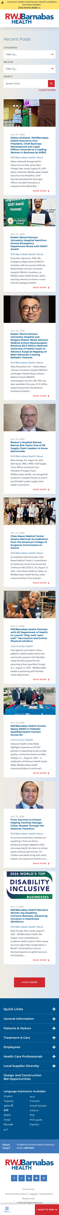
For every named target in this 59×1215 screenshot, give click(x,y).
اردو (6, 1129)
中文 (32, 1115)
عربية (32, 1096)
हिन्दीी (6, 1110)
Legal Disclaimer (45, 1194)
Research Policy (28, 1198)
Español (34, 1124)
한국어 (7, 1115)
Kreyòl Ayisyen (38, 1105)
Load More (29, 982)
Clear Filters (47, 90)
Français (34, 1100)
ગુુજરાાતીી (8, 1105)
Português (36, 1119)
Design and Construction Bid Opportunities (23, 1076)
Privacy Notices (28, 1189)
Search (8, 76)
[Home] (29, 18)
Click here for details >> (29, 7)
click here (29, 1148)
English (8, 1096)
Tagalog (8, 1100)
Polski (7, 1119)
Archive (8, 62)
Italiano (34, 1110)
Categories (10, 48)
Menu (7, 1211)
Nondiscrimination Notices (16, 1194)
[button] (47, 1209)
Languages (33, 1194)
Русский (8, 1124)
